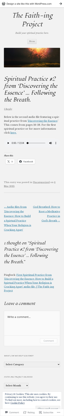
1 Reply (8, 109)
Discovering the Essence (42, 120)
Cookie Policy (18, 403)
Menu (32, 41)
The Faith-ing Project (32, 20)
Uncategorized (41, 182)
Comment (48, 340)
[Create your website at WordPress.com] (32, 3)
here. (13, 132)
